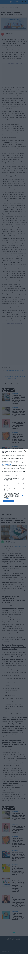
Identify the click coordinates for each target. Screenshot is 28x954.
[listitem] (14, 476)
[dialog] (14, 477)
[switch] (23, 479)
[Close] (25, 451)
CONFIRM (8, 501)
